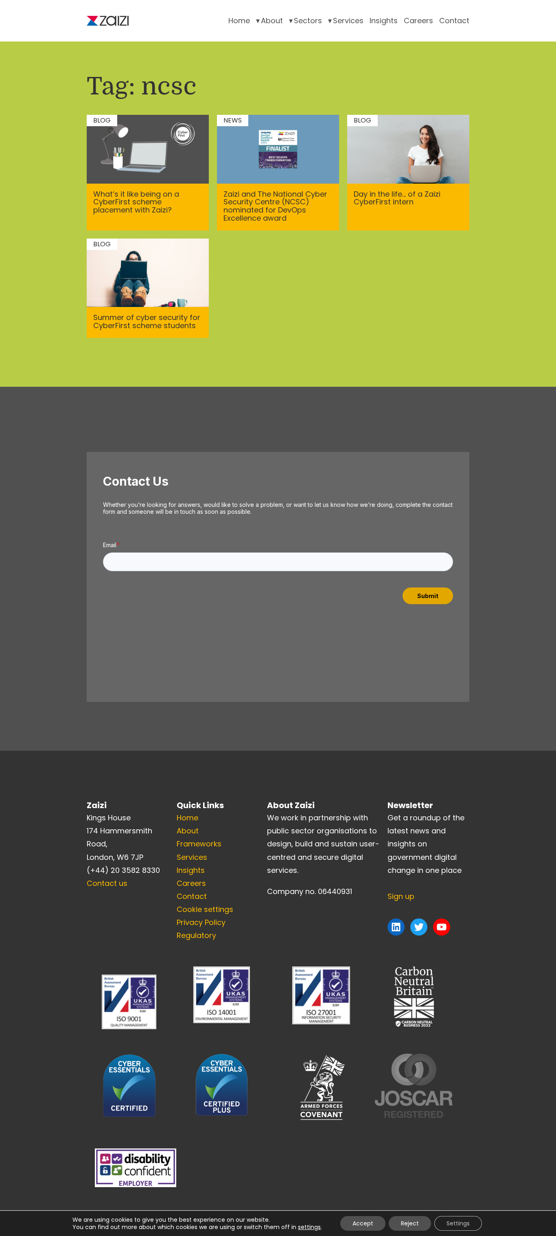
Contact (454, 20)
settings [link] (309, 1227)
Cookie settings (205, 909)
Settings (458, 1223)
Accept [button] (362, 1223)
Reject (410, 1223)
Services (348, 20)
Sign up (400, 896)
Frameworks (199, 844)
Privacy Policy (201, 922)
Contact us (107, 883)
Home (239, 20)
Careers (418, 20)
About (272, 20)
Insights (384, 20)
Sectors (308, 20)
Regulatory (196, 935)
